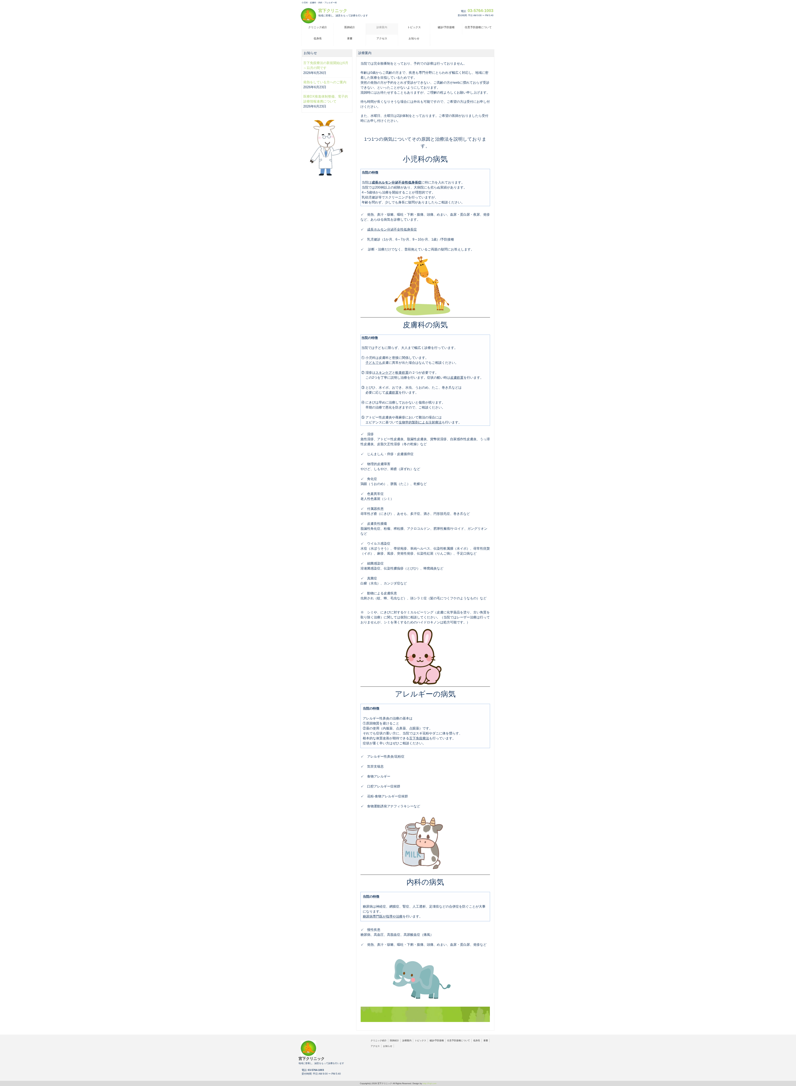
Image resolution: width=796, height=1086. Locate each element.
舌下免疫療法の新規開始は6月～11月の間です (325, 65)
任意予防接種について (458, 1040)
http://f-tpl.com (429, 1083)
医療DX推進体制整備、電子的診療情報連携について (325, 99)
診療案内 (406, 1040)
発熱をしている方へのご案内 (324, 82)
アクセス (375, 1046)
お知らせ (387, 1046)
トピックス (420, 1040)
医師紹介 (394, 1040)
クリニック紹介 (379, 1040)
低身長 (476, 1040)
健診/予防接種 (437, 1040)
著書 (485, 1040)
